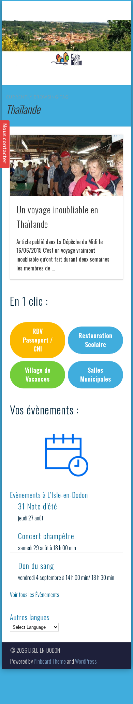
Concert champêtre (46, 535)
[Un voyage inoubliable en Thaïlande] (66, 165)
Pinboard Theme (50, 661)
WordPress (86, 661)
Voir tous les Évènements (34, 594)
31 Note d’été (37, 506)
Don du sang (36, 565)
